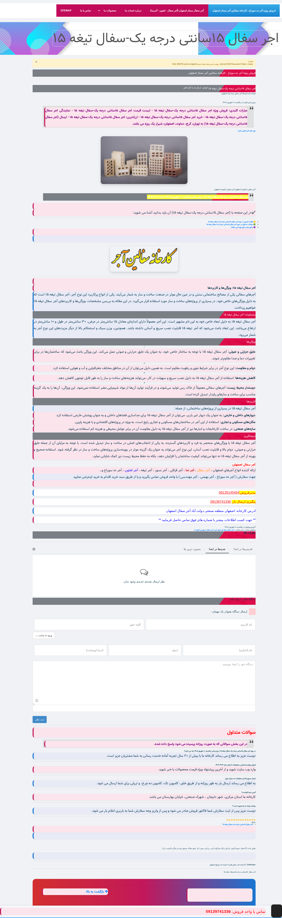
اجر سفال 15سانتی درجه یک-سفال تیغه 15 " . (237, 824)
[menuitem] (244, 10)
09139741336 (218, 911)
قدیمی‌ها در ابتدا (243, 549)
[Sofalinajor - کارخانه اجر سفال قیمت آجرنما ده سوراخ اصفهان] (144, 259)
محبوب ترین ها (192, 549)
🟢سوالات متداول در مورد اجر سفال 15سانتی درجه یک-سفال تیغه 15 (231, 224)
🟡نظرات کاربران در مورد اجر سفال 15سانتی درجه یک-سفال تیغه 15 (232, 221)
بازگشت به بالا (95, 891)
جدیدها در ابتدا (217, 549)
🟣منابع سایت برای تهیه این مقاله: (243, 227)
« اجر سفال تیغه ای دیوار (226, 530)
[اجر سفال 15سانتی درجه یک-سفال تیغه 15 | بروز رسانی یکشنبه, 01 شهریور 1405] (144, 160)
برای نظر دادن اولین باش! (247, 130)
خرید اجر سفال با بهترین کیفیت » (205, 530)
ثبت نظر (39, 719)
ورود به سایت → (43, 635)
